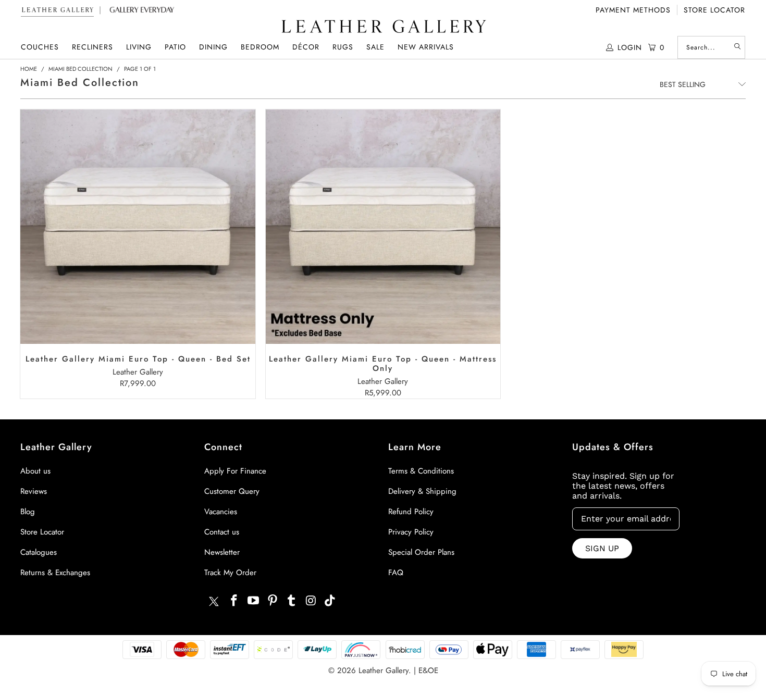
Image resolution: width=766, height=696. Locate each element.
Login (629, 47)
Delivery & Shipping (422, 491)
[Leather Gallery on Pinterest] (272, 600)
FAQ (395, 572)
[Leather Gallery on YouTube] (254, 600)
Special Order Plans (421, 552)
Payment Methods (633, 10)
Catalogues (38, 552)
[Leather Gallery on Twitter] (213, 603)
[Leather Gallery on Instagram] (311, 600)
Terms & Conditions (421, 471)
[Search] (737, 47)
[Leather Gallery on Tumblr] (292, 600)
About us (35, 471)
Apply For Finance (235, 471)
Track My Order (230, 572)
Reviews (33, 491)
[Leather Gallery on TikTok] (330, 600)
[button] (40, 47)
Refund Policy (411, 511)
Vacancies (220, 511)
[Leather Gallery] (383, 27)
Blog (27, 511)
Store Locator (714, 10)
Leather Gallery (384, 670)
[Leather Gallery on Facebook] (234, 600)
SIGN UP (602, 548)
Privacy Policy (411, 532)
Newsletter (222, 552)
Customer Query (232, 491)
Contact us (221, 532)
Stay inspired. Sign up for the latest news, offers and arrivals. (623, 486)
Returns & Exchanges (55, 572)
